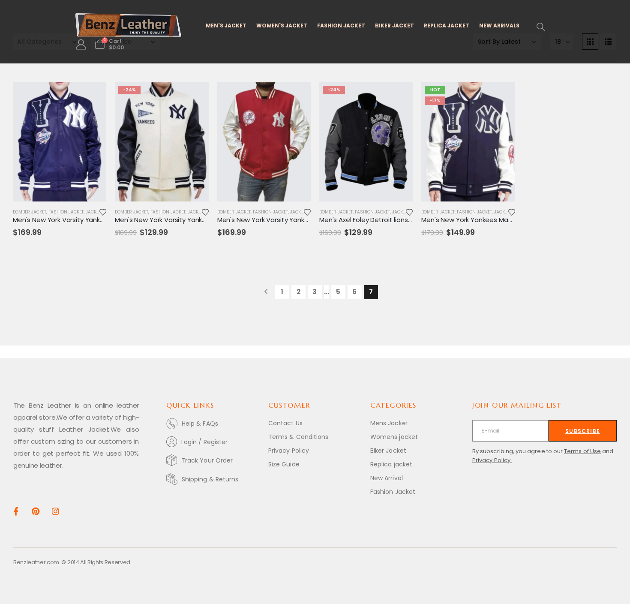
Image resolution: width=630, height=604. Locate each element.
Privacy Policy (288, 450)
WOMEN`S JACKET (281, 25)
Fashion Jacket (66, 212)
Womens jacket (394, 437)
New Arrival (386, 478)
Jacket (93, 212)
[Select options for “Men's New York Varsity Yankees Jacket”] (92, 96)
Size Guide (284, 464)
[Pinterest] (35, 511)
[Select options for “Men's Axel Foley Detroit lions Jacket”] (398, 96)
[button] (541, 27)
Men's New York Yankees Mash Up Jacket (484, 219)
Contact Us (285, 423)
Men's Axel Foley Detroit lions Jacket (375, 219)
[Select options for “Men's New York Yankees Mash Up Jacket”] (501, 96)
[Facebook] (15, 511)
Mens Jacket (389, 423)
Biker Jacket (388, 450)
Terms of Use (582, 451)
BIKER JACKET (394, 25)
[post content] (59, 141)
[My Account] (81, 44)
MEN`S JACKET (226, 25)
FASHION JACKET (341, 25)
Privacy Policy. (492, 460)
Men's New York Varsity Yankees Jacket (74, 219)
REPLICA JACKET (446, 25)
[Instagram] (55, 511)
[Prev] (266, 292)
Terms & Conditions (298, 437)
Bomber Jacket (29, 212)
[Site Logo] (128, 25)
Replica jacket (391, 464)
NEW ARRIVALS (499, 25)
